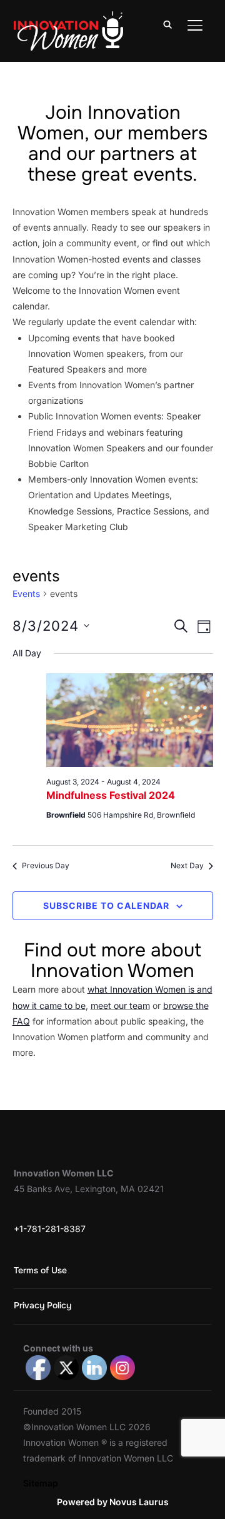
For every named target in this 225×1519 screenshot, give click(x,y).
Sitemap (40, 1483)
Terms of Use (40, 1270)
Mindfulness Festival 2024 (110, 795)
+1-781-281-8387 (50, 1228)
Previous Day (45, 865)
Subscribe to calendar (106, 905)
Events (26, 593)
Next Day (187, 865)
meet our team (120, 1005)
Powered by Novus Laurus (113, 1501)
